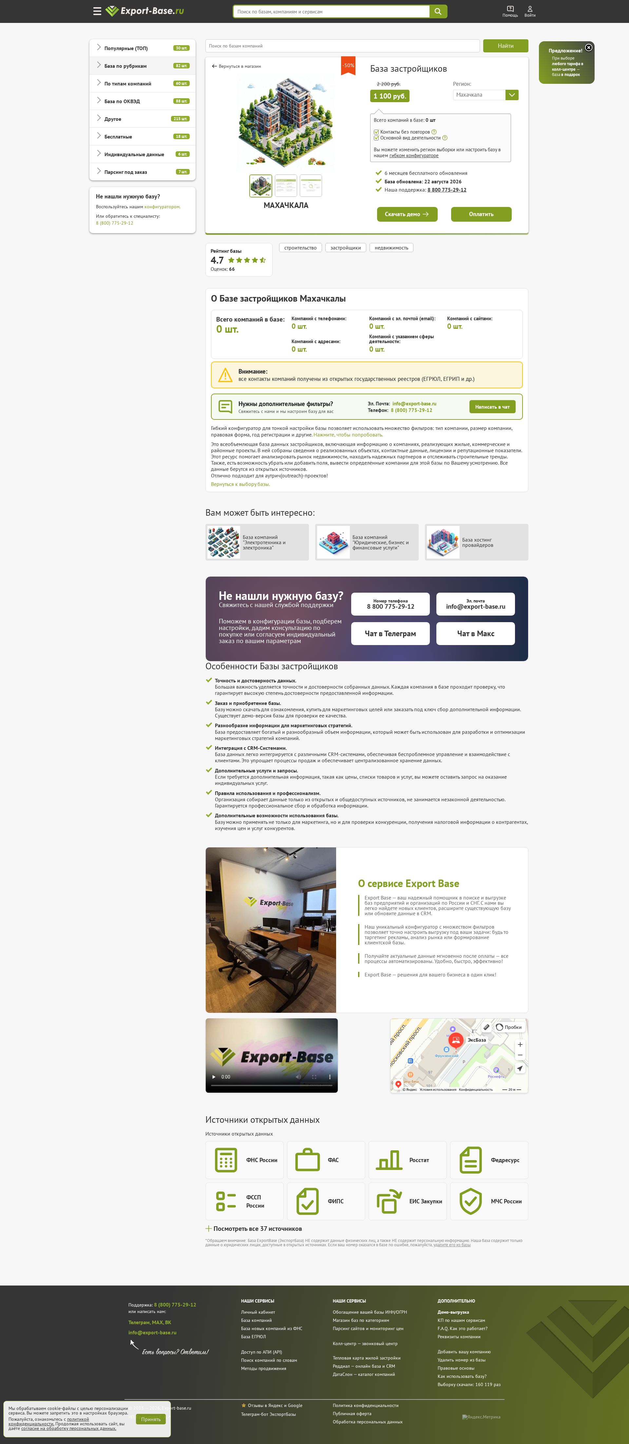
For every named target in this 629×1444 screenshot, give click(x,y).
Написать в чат (492, 406)
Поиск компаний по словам (269, 1360)
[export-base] (145, 11)
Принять (151, 1419)
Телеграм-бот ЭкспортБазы (268, 1414)
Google (295, 1405)
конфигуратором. (162, 207)
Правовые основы (456, 1368)
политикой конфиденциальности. (49, 1421)
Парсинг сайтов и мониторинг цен (368, 1328)
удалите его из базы (452, 1245)
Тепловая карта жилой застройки (367, 1358)
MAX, (158, 1322)
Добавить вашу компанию (464, 1351)
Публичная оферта (352, 1413)
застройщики (346, 247)
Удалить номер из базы (462, 1360)
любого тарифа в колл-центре (567, 66)
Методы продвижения (263, 1368)
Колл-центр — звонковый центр (365, 1343)
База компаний (256, 1320)
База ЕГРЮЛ (253, 1336)
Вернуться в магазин (240, 66)
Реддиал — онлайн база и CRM (364, 1366)
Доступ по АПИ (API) (261, 1352)
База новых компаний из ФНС (271, 1328)
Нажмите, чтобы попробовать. (348, 434)
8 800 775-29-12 (447, 189)
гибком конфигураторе (414, 155)
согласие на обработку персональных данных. (68, 1428)
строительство (300, 247)
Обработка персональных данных (368, 1421)
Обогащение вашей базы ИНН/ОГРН (370, 1312)
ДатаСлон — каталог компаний (364, 1374)
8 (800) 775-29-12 (114, 223)
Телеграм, (140, 1322)
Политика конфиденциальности (366, 1405)
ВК (168, 1322)
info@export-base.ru (414, 403)
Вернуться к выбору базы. (240, 484)
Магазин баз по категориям (361, 1320)
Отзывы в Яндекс (265, 1405)
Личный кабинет (258, 1312)
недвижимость (391, 247)
